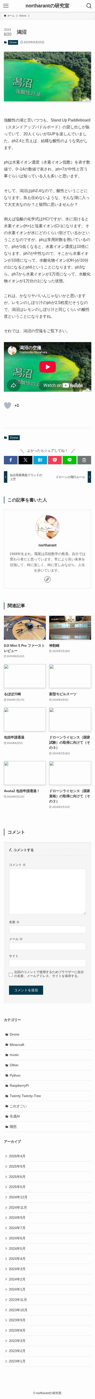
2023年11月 (18, 1300)
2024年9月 (17, 1217)
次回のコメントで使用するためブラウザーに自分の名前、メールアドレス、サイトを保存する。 (49, 974)
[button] (11, 460)
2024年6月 (17, 1238)
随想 (13, 1126)
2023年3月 (17, 1341)
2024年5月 (17, 1248)
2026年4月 (17, 1156)
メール (16, 939)
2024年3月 (17, 1269)
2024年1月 (17, 1289)
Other (14, 1065)
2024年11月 (18, 1207)
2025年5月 (17, 1187)
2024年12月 (18, 1197)
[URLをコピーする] (84, 460)
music (14, 1055)
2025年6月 (17, 1177)
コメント (17, 865)
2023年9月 (17, 1320)
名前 (14, 922)
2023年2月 (17, 1351)
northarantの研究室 (47, 5)
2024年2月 (17, 1279)
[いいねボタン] (7, 405)
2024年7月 (17, 1228)
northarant (47, 545)
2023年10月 (18, 1310)
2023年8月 (17, 1330)
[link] (47, 579)
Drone (13, 42)
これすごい (18, 1106)
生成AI (15, 1116)
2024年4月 (17, 1259)
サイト (14, 956)
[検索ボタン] (89, 6)
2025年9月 (17, 1166)
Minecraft (17, 1045)
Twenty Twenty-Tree (25, 1096)
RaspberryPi (19, 1085)
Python (15, 1075)
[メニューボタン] (6, 6)
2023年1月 (17, 1361)
